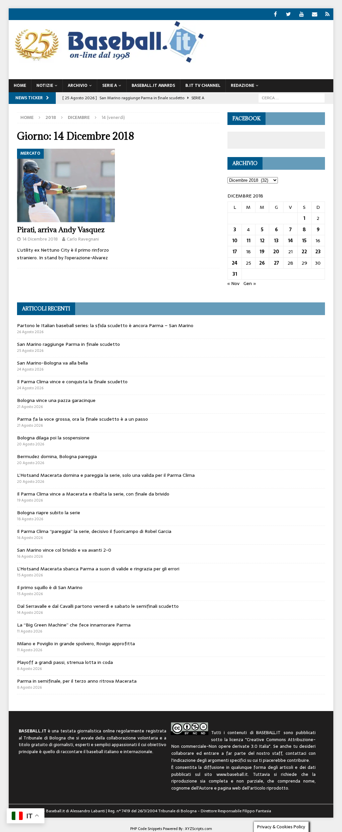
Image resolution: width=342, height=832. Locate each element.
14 (290, 240)
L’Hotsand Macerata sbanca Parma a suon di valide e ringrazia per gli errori (98, 568)
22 (304, 251)
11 (248, 240)
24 (234, 263)
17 (234, 251)
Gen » (249, 283)
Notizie (44, 85)
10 (234, 240)
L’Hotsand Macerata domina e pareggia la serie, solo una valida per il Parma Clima (106, 475)
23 (318, 251)
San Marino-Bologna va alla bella (52, 363)
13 (276, 240)
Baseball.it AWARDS (153, 85)
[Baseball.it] (108, 62)
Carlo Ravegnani (83, 239)
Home (20, 85)
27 (276, 263)
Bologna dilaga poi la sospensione (53, 437)
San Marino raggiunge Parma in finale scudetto (68, 344)
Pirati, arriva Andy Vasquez (61, 229)
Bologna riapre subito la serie (48, 512)
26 (262, 263)
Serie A (109, 85)
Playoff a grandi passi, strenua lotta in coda (65, 662)
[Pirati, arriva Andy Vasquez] (66, 185)
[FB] (275, 14)
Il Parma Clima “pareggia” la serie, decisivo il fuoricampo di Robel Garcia (94, 531)
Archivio (78, 85)
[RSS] (327, 14)
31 (234, 274)
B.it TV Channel (202, 85)
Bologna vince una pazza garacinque (56, 400)
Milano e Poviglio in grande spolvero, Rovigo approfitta (76, 643)
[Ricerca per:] (291, 97)
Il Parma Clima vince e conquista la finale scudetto (72, 381)
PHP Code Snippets (146, 829)
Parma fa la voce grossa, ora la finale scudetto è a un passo (82, 419)
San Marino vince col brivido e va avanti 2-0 (64, 550)
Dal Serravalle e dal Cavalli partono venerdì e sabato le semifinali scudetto (98, 606)
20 (276, 251)
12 (262, 240)
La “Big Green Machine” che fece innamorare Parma (74, 625)
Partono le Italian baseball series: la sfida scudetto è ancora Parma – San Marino (105, 325)
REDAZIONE (242, 85)
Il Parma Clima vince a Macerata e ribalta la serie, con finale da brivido (93, 494)
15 (304, 240)
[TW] (288, 14)
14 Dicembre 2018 (40, 239)
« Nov (233, 283)
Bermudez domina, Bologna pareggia (57, 456)
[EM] (314, 14)
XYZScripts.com (198, 829)
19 (262, 251)
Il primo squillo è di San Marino (49, 587)
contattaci (296, 753)
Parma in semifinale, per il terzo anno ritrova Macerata (77, 681)
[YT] (301, 14)
